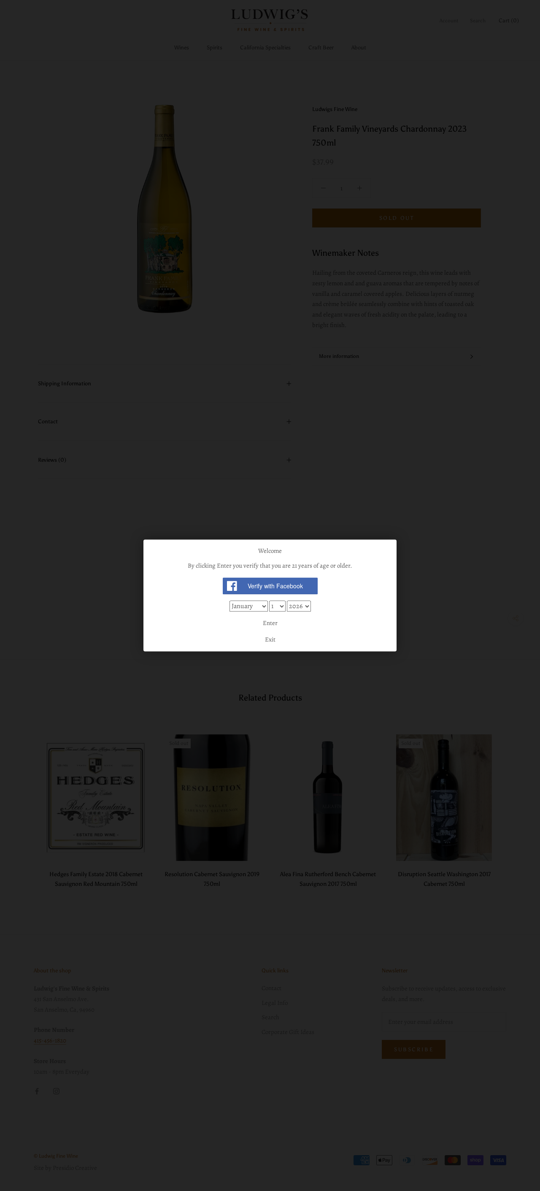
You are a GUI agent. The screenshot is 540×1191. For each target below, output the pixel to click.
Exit (270, 640)
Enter (270, 623)
